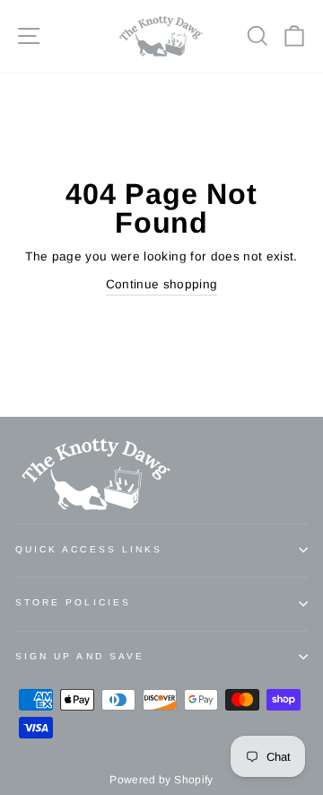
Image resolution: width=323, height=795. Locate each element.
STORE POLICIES (73, 602)
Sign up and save (79, 656)
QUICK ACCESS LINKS (88, 549)
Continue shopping (162, 284)
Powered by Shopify (161, 779)
